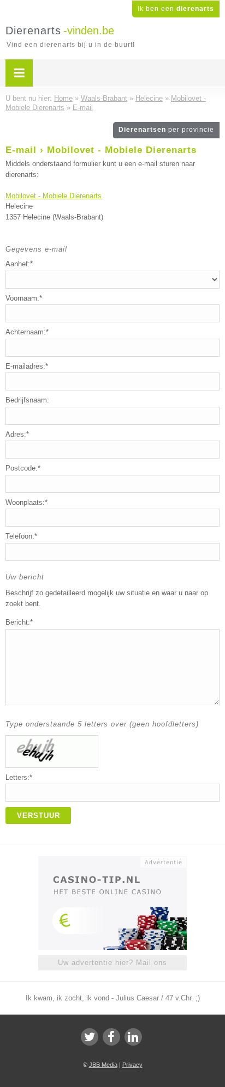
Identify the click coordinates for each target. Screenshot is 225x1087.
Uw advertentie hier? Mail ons (112, 962)
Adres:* (17, 434)
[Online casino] (112, 861)
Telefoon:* (21, 536)
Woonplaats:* (26, 502)
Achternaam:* (27, 332)
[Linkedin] (133, 1037)
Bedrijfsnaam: (27, 400)
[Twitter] (89, 1037)
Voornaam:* (23, 298)
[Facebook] (111, 1037)
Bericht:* (19, 622)
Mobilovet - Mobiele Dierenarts (53, 196)
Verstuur (38, 815)
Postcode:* (22, 468)
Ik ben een (176, 9)
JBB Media (103, 1064)
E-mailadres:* (26, 366)
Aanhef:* (19, 264)
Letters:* (18, 777)
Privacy (132, 1064)
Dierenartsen (166, 129)
